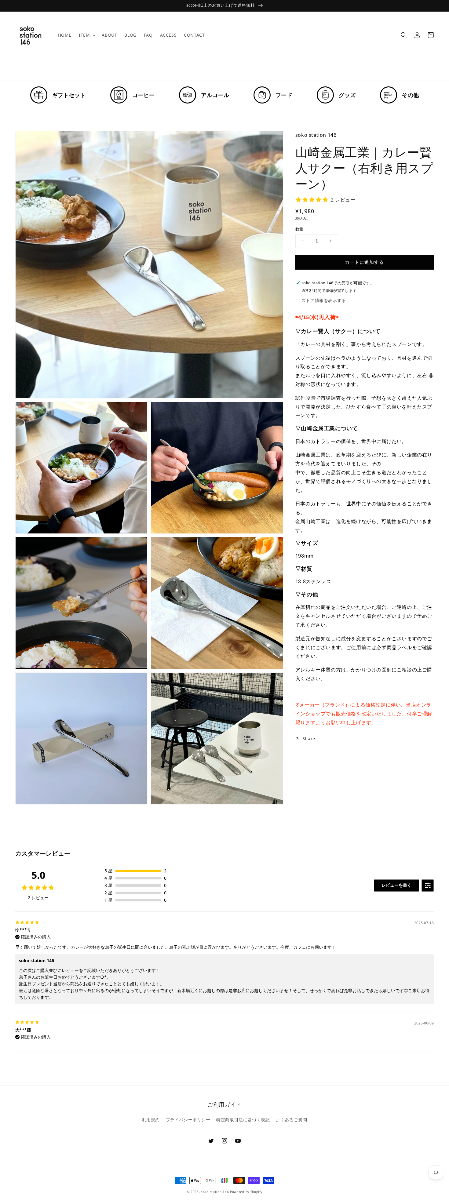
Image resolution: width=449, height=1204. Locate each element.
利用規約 (151, 1119)
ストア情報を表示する (323, 300)
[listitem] (58, 95)
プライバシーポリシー (188, 1119)
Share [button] (308, 738)
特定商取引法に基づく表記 (243, 1119)
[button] (404, 35)
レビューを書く (396, 885)
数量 (299, 229)
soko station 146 (215, 1192)
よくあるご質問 (291, 1119)
